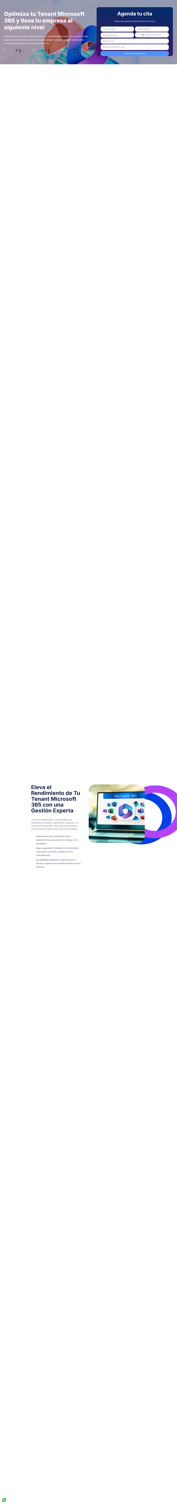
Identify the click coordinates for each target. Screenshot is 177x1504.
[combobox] (139, 34)
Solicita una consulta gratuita (134, 53)
